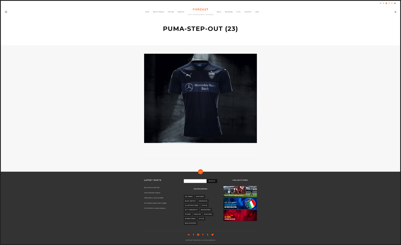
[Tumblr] (392, 3)
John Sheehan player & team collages (155, 203)
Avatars (200, 196)
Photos (197, 214)
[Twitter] (394, 3)
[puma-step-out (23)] (197, 98)
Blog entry (190, 201)
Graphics (203, 201)
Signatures (190, 218)
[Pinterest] (389, 3)
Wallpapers (190, 223)
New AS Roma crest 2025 (151, 187)
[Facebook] (383, 3)
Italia (204, 205)
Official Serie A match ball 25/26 (153, 198)
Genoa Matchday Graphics (152, 192)
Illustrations (191, 205)
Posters (208, 214)
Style (201, 218)
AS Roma (189, 196)
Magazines (206, 209)
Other (188, 214)
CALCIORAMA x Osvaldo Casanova (155, 208)
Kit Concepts (191, 209)
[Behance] (380, 3)
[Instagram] (386, 3)
